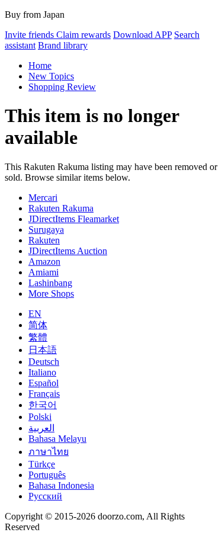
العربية (41, 428)
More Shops (51, 293)
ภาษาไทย (48, 452)
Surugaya (46, 230)
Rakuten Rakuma (61, 208)
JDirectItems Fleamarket (73, 219)
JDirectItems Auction (67, 251)
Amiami (43, 272)
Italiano (42, 372)
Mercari (42, 198)
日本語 (42, 350)
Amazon (44, 261)
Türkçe (41, 464)
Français (44, 394)
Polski (40, 417)
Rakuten (44, 240)
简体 (37, 325)
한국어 (42, 405)
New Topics (51, 76)
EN (34, 314)
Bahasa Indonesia (61, 485)
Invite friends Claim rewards (58, 35)
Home (40, 65)
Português (47, 475)
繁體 (37, 337)
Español (43, 383)
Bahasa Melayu (57, 439)
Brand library (63, 45)
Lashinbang (50, 283)
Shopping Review (62, 87)
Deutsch (43, 362)
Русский (45, 496)
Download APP (142, 35)
